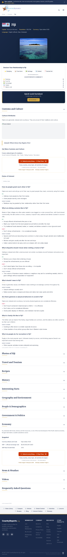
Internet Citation (37, 511)
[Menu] (63, 10)
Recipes (19, 511)
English (59, 525)
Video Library (9, 508)
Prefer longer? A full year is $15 (26, 169)
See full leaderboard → (33, 74)
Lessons (61, 508)
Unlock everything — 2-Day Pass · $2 (34, 161)
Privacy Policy (39, 529)
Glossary (49, 511)
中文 (58, 534)
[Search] (59, 10)
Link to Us (49, 543)
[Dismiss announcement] (64, 2)
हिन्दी (58, 537)
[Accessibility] (63, 553)
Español (59, 528)
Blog (27, 511)
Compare (20, 508)
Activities (51, 508)
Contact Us (39, 527)
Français (59, 531)
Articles (29, 508)
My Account (28, 531)
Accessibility (39, 537)
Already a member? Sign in (41, 169)
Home (3, 14)
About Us (38, 524)
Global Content (40, 508)
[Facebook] (3, 534)
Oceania (10, 14)
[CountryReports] (11, 8)
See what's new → (10, 3)
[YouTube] (11, 534)
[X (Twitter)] (7, 534)
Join (26, 524)
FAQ (47, 524)
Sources (48, 540)
